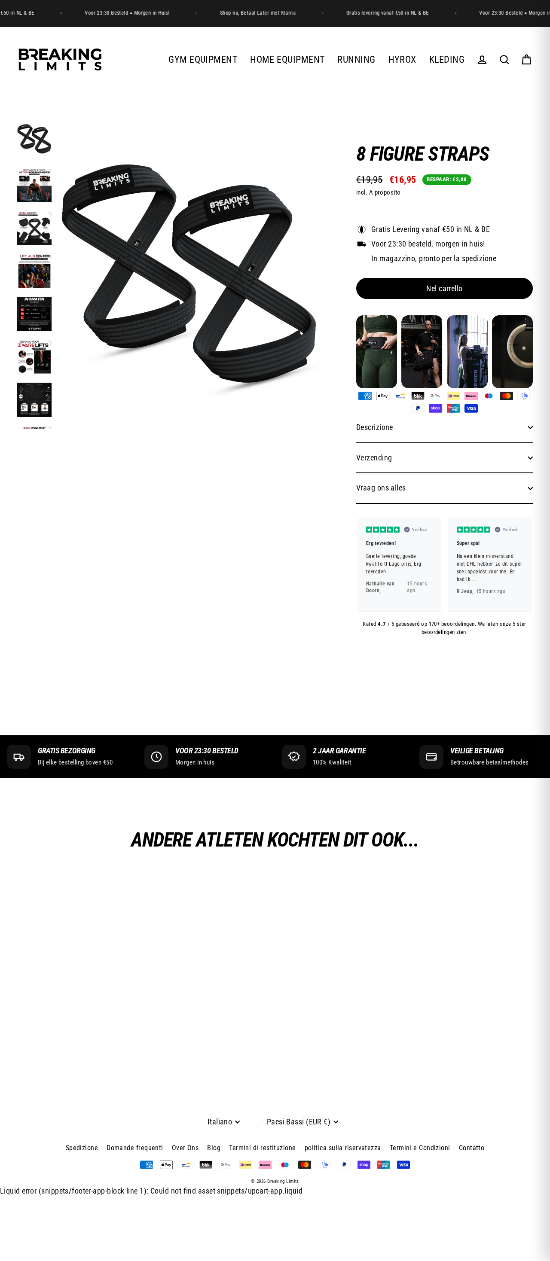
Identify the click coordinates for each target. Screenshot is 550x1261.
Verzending (374, 457)
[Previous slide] (366, 565)
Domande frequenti (135, 1148)
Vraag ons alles (381, 487)
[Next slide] (522, 565)
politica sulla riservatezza (343, 1148)
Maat (364, 216)
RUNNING (356, 59)
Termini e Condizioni (420, 1148)
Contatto (472, 1148)
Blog (213, 1148)
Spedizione (82, 1148)
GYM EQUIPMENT (202, 59)
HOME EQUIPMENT (287, 59)
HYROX (402, 59)
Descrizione (374, 427)
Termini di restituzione (262, 1148)
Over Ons (185, 1148)
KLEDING (446, 59)
